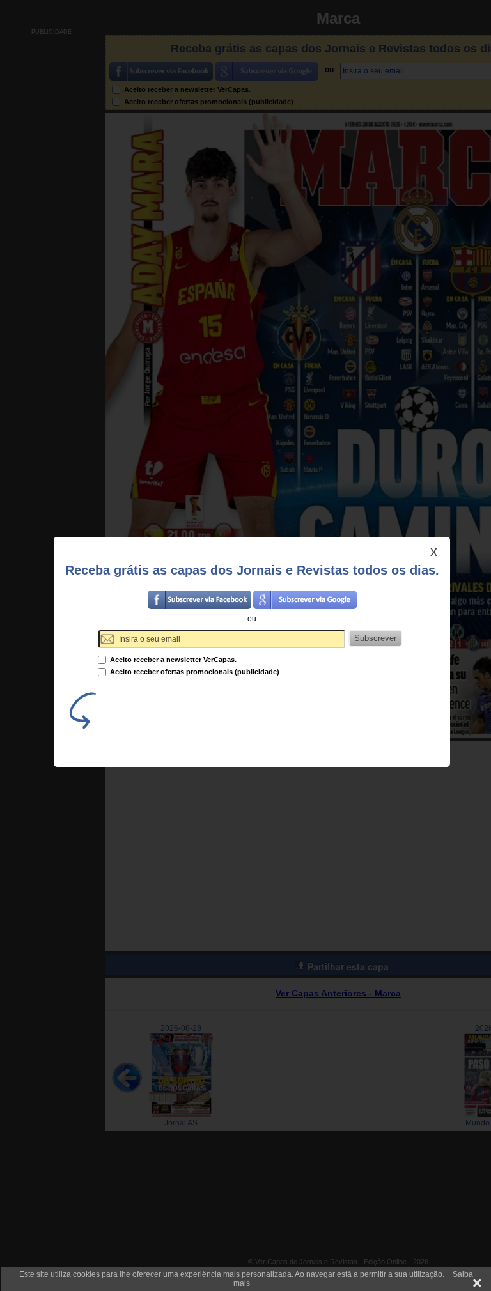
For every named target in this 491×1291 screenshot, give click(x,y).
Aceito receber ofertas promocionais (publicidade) (193, 672)
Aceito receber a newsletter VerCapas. (172, 659)
